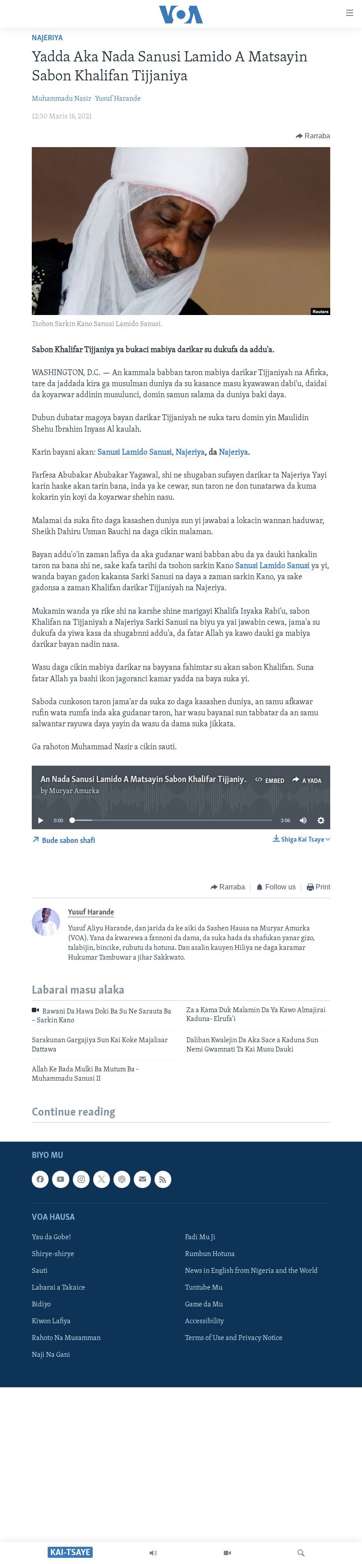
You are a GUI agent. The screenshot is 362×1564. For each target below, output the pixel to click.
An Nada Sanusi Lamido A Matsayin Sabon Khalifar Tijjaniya (144, 779)
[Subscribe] (142, 1179)
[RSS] (163, 1179)
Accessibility (204, 1321)
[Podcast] (121, 1179)
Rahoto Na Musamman (66, 1338)
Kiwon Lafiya (51, 1321)
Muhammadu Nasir (61, 98)
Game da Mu (204, 1304)
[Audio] (153, 1553)
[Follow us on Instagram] (81, 1179)
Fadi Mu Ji (200, 1237)
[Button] (313, 136)
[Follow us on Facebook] (40, 1179)
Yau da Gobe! (51, 1237)
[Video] (227, 1553)
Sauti (40, 1271)
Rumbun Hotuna (210, 1254)
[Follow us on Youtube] (60, 1179)
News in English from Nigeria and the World (251, 1271)
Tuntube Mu (203, 1287)
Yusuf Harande (118, 98)
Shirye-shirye (53, 1254)
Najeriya (47, 38)
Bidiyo (41, 1304)
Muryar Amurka (74, 791)
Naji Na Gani (51, 1355)
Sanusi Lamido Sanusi (135, 453)
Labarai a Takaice (58, 1287)
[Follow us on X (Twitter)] (101, 1179)
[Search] (301, 1553)
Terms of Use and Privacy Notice (234, 1338)
